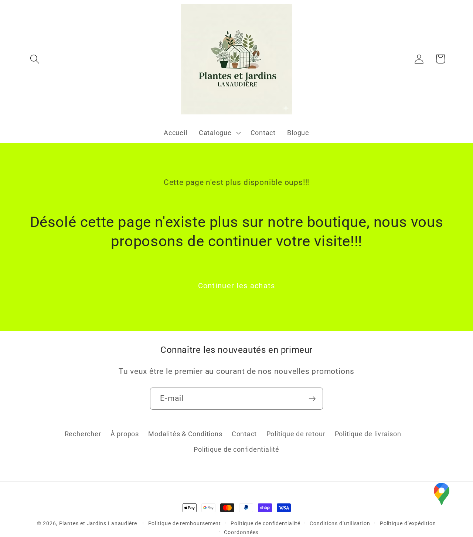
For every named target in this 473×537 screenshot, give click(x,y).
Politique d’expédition (408, 523)
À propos (124, 434)
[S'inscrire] (312, 399)
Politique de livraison (368, 434)
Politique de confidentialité (236, 449)
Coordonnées (241, 532)
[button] (34, 58)
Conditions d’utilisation (340, 523)
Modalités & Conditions (185, 434)
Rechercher (83, 434)
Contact (244, 434)
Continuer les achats (236, 286)
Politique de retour (296, 434)
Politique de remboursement (184, 523)
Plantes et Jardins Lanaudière (99, 523)
